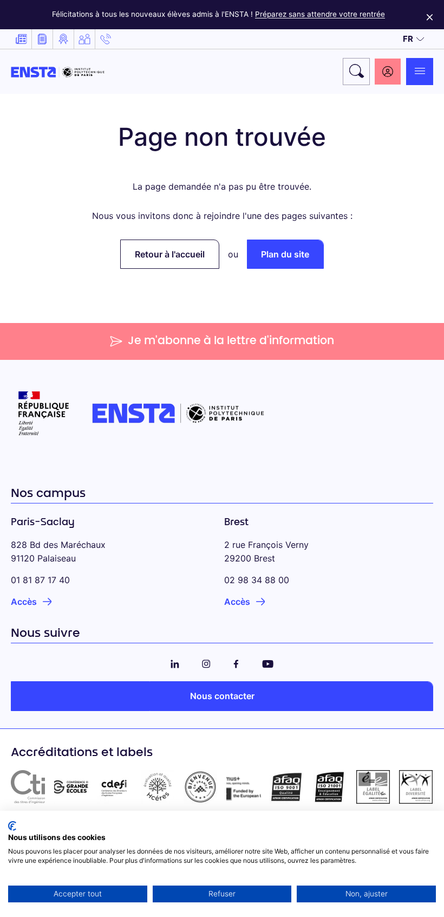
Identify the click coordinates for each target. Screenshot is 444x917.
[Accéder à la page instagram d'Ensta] (206, 662)
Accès (24, 601)
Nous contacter (222, 695)
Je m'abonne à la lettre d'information (231, 341)
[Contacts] (105, 39)
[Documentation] (42, 39)
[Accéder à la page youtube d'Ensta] (267, 662)
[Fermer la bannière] (429, 15)
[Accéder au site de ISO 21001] (329, 787)
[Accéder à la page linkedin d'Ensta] (175, 662)
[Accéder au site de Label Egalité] (373, 787)
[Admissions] (63, 39)
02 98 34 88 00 (256, 579)
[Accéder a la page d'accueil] (58, 72)
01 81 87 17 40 (40, 579)
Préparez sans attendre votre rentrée (320, 14)
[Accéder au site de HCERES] (157, 787)
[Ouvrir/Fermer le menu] (419, 71)
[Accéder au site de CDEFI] (114, 787)
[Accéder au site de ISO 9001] (287, 787)
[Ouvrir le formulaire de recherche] (356, 71)
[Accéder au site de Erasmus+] (243, 787)
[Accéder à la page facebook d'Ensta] (236, 662)
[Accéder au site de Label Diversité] (416, 787)
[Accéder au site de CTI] (28, 787)
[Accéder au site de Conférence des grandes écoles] (71, 787)
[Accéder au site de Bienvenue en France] (200, 787)
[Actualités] (21, 39)
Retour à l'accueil (170, 254)
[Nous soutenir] (84, 39)
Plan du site (285, 254)
